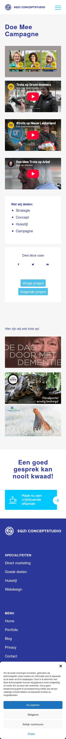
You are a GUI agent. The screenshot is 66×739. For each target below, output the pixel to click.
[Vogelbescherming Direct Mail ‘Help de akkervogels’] (33, 420)
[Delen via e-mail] (47, 264)
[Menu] (56, 7)
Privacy (31, 733)
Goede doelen (16, 571)
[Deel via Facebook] (18, 264)
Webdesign (13, 589)
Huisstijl (11, 580)
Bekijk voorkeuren (33, 724)
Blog (8, 638)
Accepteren (33, 704)
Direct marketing (18, 562)
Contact (11, 655)
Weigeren (33, 714)
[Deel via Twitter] (33, 264)
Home (9, 620)
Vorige (13, 61)
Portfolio (11, 629)
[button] (60, 666)
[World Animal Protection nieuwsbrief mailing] (33, 388)
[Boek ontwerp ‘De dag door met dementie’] (33, 352)
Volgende (53, 61)
